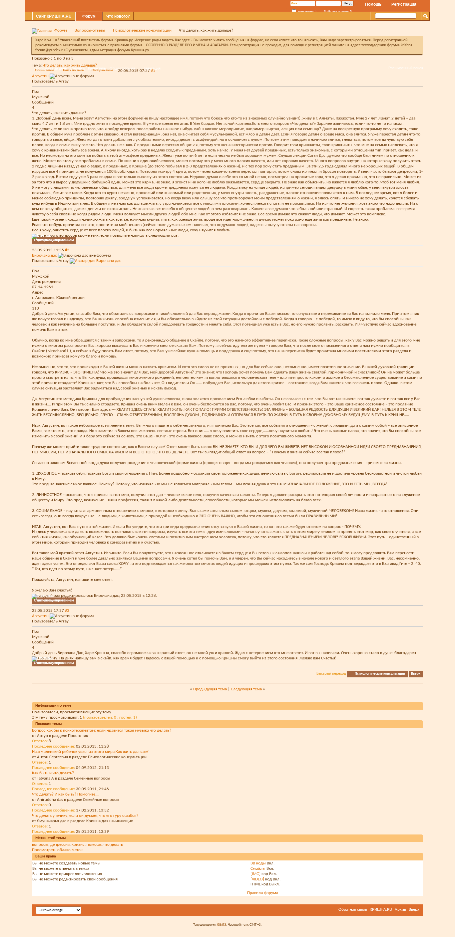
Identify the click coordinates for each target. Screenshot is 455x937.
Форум (89, 16)
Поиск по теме (73, 70)
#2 (67, 250)
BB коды (258, 863)
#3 (67, 610)
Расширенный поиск (405, 68)
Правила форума (262, 893)
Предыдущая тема (210, 689)
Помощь (373, 4)
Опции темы (44, 70)
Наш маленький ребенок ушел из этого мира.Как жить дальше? (90, 752)
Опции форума (122, 68)
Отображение (102, 70)
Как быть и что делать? (53, 773)
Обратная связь (352, 909)
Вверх (415, 674)
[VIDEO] (257, 879)
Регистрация (403, 4)
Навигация (152, 68)
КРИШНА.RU (381, 909)
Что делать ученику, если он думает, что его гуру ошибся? (85, 816)
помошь (94, 844)
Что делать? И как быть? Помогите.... (65, 794)
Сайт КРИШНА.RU (54, 16)
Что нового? (118, 16)
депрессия (60, 844)
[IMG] (255, 874)
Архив (400, 909)
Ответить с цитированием (54, 240)
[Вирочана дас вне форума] (95, 261)
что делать (113, 844)
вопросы (40, 844)
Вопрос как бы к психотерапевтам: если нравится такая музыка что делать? (101, 730)
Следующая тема (246, 689)
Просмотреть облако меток (57, 850)
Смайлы (257, 868)
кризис (78, 844)
